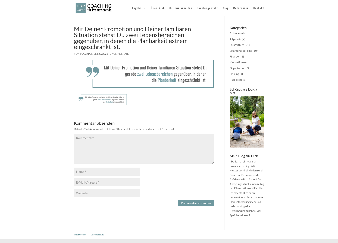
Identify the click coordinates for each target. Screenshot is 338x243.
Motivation (236, 62)
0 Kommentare (119, 53)
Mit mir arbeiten (180, 8)
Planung (234, 73)
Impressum (80, 234)
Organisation (237, 68)
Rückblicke (236, 79)
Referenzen (241, 8)
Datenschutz (97, 234)
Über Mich (158, 8)
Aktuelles (235, 33)
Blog (226, 8)
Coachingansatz (207, 8)
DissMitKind (237, 44)
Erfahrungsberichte (241, 50)
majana (85, 53)
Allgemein (235, 39)
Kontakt (258, 8)
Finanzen (235, 56)
